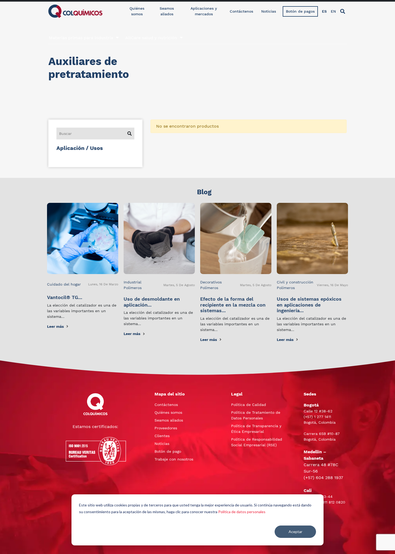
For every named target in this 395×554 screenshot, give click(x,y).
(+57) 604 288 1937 (323, 477)
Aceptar (295, 531)
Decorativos (211, 282)
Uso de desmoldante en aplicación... (152, 302)
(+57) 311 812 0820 (328, 502)
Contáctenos (241, 11)
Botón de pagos (300, 11)
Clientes (162, 436)
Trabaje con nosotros (174, 459)
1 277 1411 (322, 417)
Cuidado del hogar (64, 284)
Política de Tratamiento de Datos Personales (255, 415)
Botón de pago (168, 451)
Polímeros (133, 288)
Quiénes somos (137, 11)
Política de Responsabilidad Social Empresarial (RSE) (256, 442)
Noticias (268, 11)
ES (324, 11)
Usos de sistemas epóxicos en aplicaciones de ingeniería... (309, 304)
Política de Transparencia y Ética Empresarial (256, 429)
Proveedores (166, 428)
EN (333, 11)
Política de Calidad (248, 404)
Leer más (55, 326)
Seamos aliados (167, 11)
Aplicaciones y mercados (204, 11)
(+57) (309, 417)
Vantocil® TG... (64, 297)
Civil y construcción (295, 282)
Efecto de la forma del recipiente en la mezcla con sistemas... (232, 304)
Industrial (132, 282)
